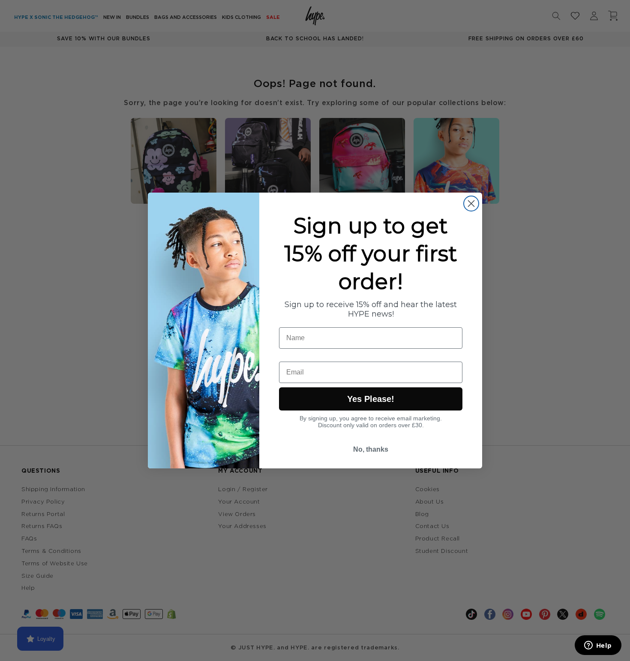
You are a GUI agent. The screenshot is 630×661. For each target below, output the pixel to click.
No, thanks (370, 449)
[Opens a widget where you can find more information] (597, 646)
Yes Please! (370, 399)
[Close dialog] (471, 203)
